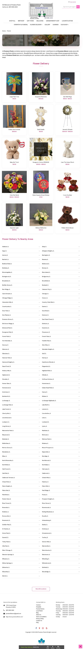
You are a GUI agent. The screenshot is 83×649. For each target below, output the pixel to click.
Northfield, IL (6, 465)
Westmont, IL (46, 554)
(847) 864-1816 (13, 7)
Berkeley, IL (5, 268)
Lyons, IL (44, 426)
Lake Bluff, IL (46, 405)
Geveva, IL (5, 345)
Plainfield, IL (5, 495)
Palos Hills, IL (46, 486)
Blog (37, 612)
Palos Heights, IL (7, 486)
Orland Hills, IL (46, 477)
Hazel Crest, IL (6, 366)
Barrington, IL (46, 255)
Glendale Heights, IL (48, 349)
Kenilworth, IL (6, 396)
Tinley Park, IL (6, 542)
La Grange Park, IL (7, 405)
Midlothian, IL (6, 443)
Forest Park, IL (6, 336)
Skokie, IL (44, 524)
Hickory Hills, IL (6, 370)
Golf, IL (44, 353)
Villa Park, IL (5, 546)
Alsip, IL (44, 246)
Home (4, 31)
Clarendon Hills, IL (7, 302)
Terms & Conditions (41, 616)
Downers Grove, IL (7, 319)
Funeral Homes (40, 609)
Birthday (21, 21)
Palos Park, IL (6, 490)
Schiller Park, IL (6, 524)
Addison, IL (5, 246)
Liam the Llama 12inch (67, 162)
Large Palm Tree (14, 97)
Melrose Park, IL (46, 439)
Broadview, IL (6, 281)
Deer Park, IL (6, 311)
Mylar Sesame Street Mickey (41, 195)
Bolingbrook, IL (6, 276)
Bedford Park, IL (7, 264)
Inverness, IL (6, 392)
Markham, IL (45, 430)
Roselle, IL (45, 516)
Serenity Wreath (67, 129)
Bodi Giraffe (40, 129)
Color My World (14, 195)
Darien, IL (45, 306)
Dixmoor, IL (45, 315)
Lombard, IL (45, 422)
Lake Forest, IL (6, 409)
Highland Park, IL (47, 370)
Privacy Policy (40, 618)
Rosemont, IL (6, 520)
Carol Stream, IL (7, 293)
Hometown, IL (46, 383)
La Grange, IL (6, 400)
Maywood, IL (6, 435)
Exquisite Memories (41, 97)
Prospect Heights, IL (48, 499)
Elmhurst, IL (45, 323)
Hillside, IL (45, 375)
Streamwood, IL (46, 533)
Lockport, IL (5, 422)
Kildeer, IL (45, 396)
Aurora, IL (5, 255)
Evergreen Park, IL (7, 332)
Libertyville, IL (6, 413)
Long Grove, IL (6, 426)
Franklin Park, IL (46, 341)
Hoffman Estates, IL (48, 379)
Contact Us (39, 620)
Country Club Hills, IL (48, 302)
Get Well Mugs (67, 97)
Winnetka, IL (6, 571)
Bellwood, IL (45, 264)
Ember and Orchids (14, 129)
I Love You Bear (67, 195)
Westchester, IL (46, 550)
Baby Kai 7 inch (14, 162)
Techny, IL (45, 537)
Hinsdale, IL (5, 379)
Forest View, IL (46, 336)
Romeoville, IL (6, 516)
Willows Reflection (41, 228)
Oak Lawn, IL (45, 469)
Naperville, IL (46, 452)
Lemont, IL (45, 409)
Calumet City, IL (47, 289)
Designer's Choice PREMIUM (41, 162)
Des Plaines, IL (6, 315)
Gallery (47, 25)
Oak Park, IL (5, 473)
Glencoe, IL (5, 349)
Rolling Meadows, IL (48, 512)
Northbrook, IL (46, 460)
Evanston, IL (45, 328)
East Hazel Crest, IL (48, 319)
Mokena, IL (45, 443)
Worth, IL (5, 576)
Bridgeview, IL (46, 276)
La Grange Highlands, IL (49, 400)
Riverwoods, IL (46, 507)
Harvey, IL (45, 358)
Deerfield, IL (45, 311)
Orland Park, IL (6, 482)
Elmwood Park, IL (7, 328)
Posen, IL (44, 495)
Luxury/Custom (67, 21)
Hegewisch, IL (46, 366)
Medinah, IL (5, 439)
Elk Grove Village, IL (8, 323)
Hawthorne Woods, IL (48, 362)
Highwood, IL (6, 375)
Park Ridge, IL (46, 490)
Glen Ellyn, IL (46, 345)
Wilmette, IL (6, 567)
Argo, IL (4, 251)
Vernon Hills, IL (46, 542)
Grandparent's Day (52, 21)
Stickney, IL (45, 529)
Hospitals (38, 607)
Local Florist (39, 610)
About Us (38, 614)
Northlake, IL (46, 465)
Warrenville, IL (46, 546)
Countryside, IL (6, 306)
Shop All (12, 21)
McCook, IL (45, 435)
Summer (55, 25)
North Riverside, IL (7, 460)
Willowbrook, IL (46, 563)
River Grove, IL (46, 503)
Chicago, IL (45, 293)
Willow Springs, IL (7, 563)
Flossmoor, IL (46, 332)
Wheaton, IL (5, 559)
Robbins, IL (5, 512)
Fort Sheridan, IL (7, 341)
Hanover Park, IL (7, 358)
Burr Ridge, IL (6, 289)
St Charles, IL (6, 529)
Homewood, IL (6, 388)
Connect (38, 605)
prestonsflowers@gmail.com (13, 613)
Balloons (40, 21)
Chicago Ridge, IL (7, 298)
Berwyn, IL (45, 268)
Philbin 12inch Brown (68, 228)
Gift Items (30, 21)
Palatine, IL (45, 482)
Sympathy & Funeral (21, 25)
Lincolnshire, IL (46, 413)
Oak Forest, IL (6, 469)
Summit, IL (5, 537)
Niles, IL (4, 456)
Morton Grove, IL (7, 447)
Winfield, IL (45, 567)
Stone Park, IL (6, 533)
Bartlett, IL (5, 259)
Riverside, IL (5, 507)
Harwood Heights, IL (8, 362)
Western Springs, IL (8, 554)
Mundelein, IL (6, 452)
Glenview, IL (5, 353)
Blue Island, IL (46, 272)
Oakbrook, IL (46, 473)
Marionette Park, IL (8, 430)
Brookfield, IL (46, 281)
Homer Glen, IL (6, 383)
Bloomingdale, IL (7, 272)
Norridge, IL (45, 456)
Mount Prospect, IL (47, 447)
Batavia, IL (45, 259)
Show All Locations (41, 589)
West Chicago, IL (7, 550)
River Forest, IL (6, 503)
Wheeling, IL (45, 559)
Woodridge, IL (46, 571)
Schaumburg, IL (46, 520)
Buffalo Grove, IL (7, 285)
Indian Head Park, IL (48, 388)
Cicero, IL (45, 298)
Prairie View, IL (6, 499)
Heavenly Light (14, 228)
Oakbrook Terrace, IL (8, 477)
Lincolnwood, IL (7, 418)
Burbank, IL (45, 285)
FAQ (37, 622)
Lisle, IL (44, 418)
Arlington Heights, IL (48, 251)
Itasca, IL (44, 392)
